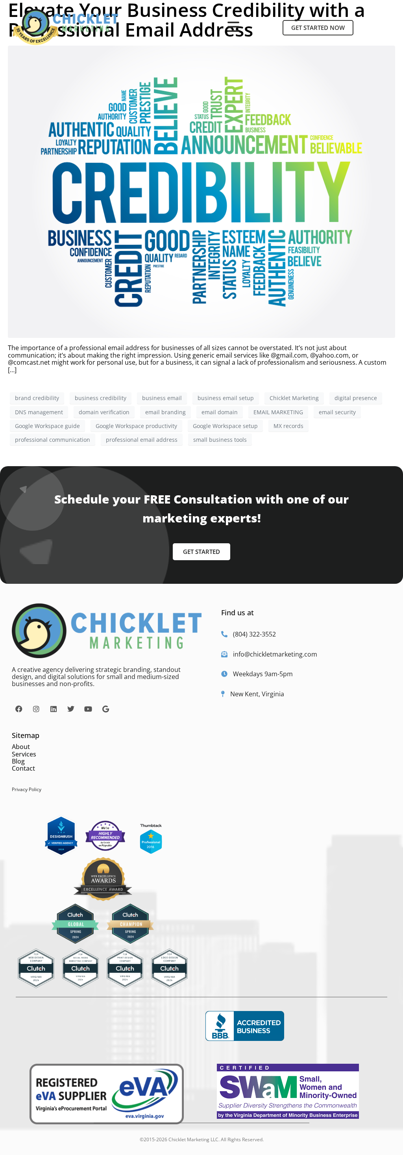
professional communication (52, 439)
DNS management (39, 412)
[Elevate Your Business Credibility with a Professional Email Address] (201, 191)
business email (162, 398)
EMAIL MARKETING (278, 412)
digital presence (356, 398)
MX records (288, 426)
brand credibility (37, 398)
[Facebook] (19, 709)
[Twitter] (71, 709)
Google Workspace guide (47, 426)
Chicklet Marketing (294, 398)
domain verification (104, 412)
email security (337, 412)
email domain (220, 412)
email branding (165, 412)
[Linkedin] (53, 709)
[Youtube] (88, 709)
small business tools (220, 439)
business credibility (100, 398)
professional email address (141, 439)
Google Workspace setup (225, 426)
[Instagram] (36, 709)
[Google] (105, 709)
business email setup (226, 398)
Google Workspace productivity (136, 426)
